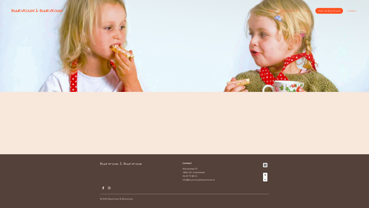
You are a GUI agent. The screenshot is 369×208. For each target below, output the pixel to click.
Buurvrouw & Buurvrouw (37, 10)
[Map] (246, 172)
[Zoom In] (265, 175)
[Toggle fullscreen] (265, 165)
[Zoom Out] (265, 179)
